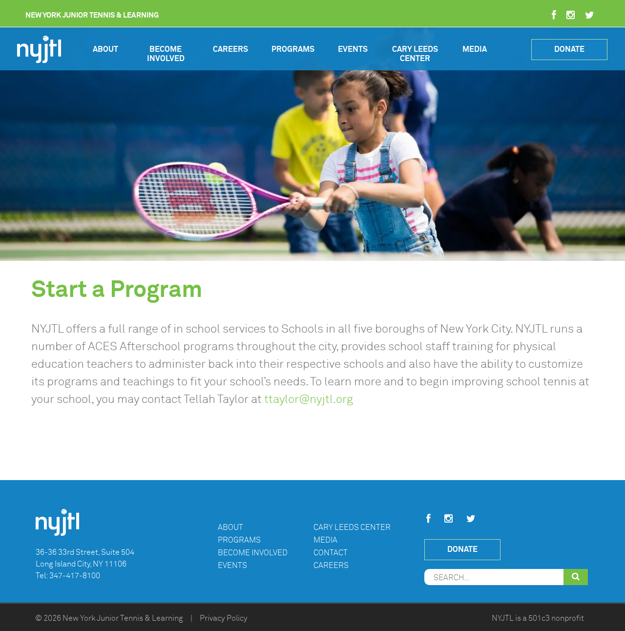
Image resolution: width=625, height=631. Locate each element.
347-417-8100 (74, 576)
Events (353, 49)
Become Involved (166, 53)
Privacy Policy (224, 618)
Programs (292, 49)
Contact (330, 553)
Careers (230, 49)
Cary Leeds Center (415, 53)
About (105, 49)
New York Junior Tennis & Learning (122, 618)
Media (474, 49)
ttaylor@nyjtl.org (308, 399)
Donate (569, 49)
